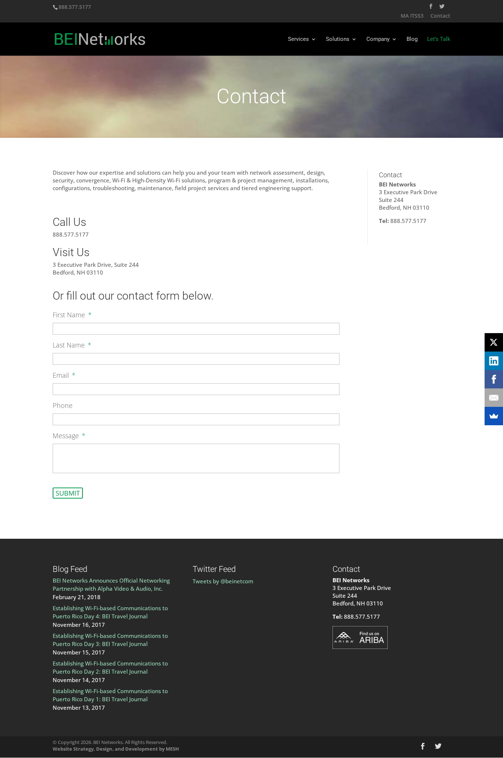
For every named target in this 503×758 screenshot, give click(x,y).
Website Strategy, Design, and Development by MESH (116, 748)
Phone (63, 405)
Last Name (72, 345)
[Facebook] (494, 379)
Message (69, 436)
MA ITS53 (412, 16)
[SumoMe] (494, 416)
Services (298, 39)
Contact (440, 16)
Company (378, 39)
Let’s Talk (438, 39)
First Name (72, 315)
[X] (494, 342)
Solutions (337, 39)
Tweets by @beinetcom (223, 581)
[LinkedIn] (494, 361)
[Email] (494, 397)
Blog (412, 39)
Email (64, 375)
